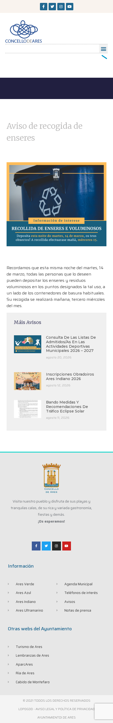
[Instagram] (61, 6)
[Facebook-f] (43, 6)
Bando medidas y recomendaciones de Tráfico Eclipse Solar (67, 407)
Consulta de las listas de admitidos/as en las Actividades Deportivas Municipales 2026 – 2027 (71, 344)
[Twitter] (52, 6)
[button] (103, 48)
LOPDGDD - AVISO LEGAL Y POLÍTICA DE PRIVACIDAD (56, 708)
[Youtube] (69, 6)
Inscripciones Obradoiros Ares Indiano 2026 (70, 376)
